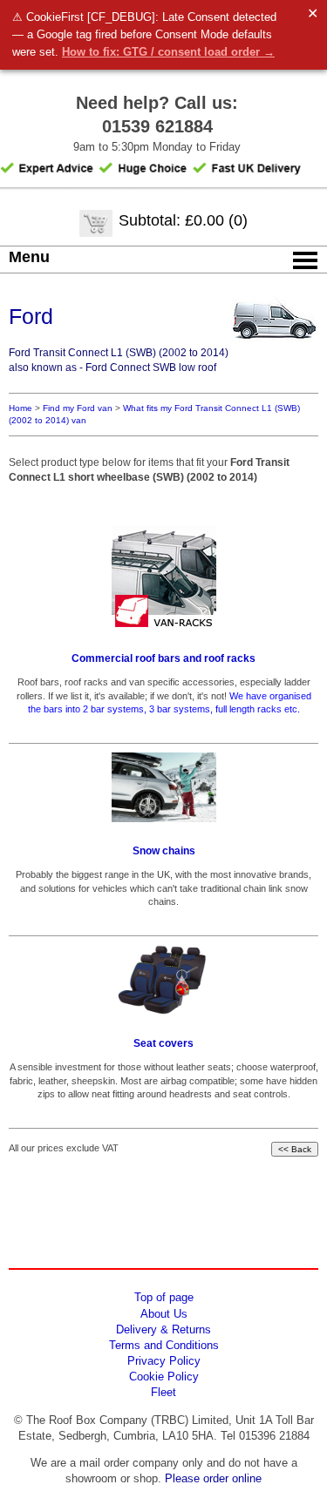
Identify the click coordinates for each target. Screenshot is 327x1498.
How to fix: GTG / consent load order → (168, 51)
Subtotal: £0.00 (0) (183, 220)
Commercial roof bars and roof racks (163, 658)
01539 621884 (157, 126)
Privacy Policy (164, 1360)
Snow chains (164, 851)
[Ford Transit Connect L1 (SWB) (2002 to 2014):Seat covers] (163, 980)
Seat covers (163, 1043)
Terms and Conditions (164, 1345)
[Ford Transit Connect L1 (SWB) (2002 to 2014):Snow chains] (163, 787)
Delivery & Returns (163, 1329)
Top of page (164, 1297)
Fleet (163, 1392)
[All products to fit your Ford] (274, 347)
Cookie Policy (164, 1376)
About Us (163, 1313)
